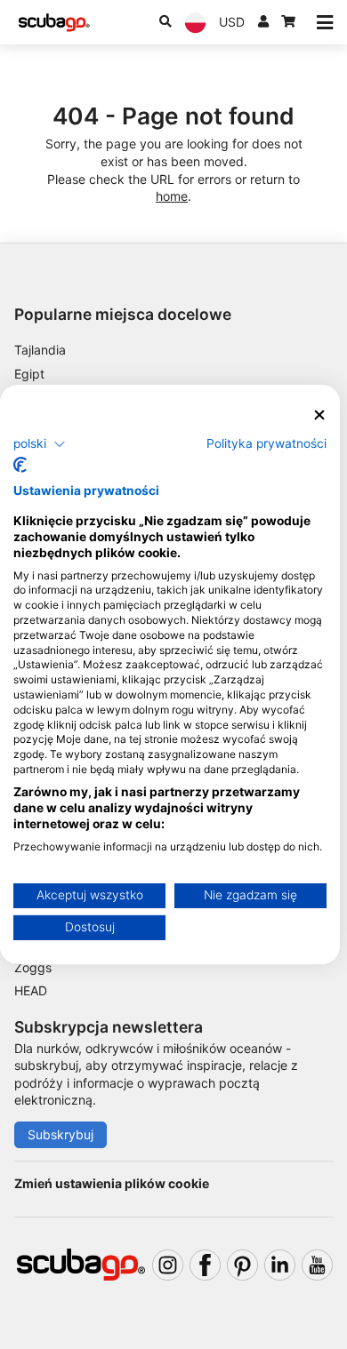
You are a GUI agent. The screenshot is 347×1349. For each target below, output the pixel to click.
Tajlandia (40, 349)
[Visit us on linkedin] (279, 1265)
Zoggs (33, 967)
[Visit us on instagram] (167, 1265)
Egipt (29, 373)
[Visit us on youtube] (317, 1265)
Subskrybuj (60, 1134)
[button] (39, 443)
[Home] (54, 22)
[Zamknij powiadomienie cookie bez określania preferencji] (319, 415)
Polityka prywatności (266, 442)
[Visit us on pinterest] (242, 1265)
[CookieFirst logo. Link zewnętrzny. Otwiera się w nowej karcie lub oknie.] (20, 465)
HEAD (30, 990)
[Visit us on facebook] (205, 1265)
